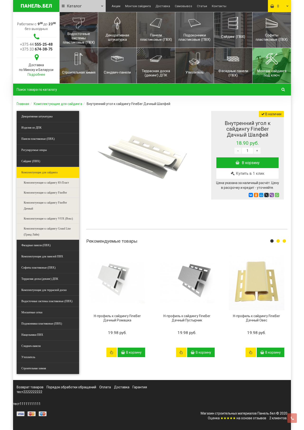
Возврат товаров (30, 387)
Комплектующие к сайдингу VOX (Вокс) (48, 218)
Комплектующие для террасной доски (43, 290)
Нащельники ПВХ (32, 334)
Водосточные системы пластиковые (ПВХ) (46, 301)
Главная (23, 104)
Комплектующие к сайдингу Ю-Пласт (46, 182)
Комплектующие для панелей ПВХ (42, 256)
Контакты (219, 6)
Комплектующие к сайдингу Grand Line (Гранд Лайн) (47, 231)
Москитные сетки (31, 312)
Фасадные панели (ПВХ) (36, 245)
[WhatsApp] (277, 195)
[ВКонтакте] (251, 195)
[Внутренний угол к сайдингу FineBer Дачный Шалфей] (143, 158)
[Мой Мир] (261, 195)
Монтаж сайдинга (138, 6)
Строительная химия (33, 368)
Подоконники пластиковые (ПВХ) (41, 323)
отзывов (259, 418)
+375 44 (36, 44)
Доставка (163, 6)
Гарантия (140, 387)
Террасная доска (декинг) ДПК (39, 278)
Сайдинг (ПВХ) (30, 161)
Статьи (202, 6)
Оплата (105, 387)
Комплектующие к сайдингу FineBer (45, 192)
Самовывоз (183, 6)
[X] (266, 195)
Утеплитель (28, 357)
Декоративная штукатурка (36, 116)
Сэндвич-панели (31, 346)
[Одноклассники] (256, 195)
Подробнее (36, 74)
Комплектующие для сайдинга (58, 104)
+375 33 (36, 49)
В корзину (251, 162)
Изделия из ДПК (31, 127)
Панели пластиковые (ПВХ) (38, 138)
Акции (116, 6)
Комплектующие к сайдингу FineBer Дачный (45, 205)
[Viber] (272, 195)
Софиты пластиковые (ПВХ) (38, 267)
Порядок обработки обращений (71, 387)
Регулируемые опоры (34, 150)
